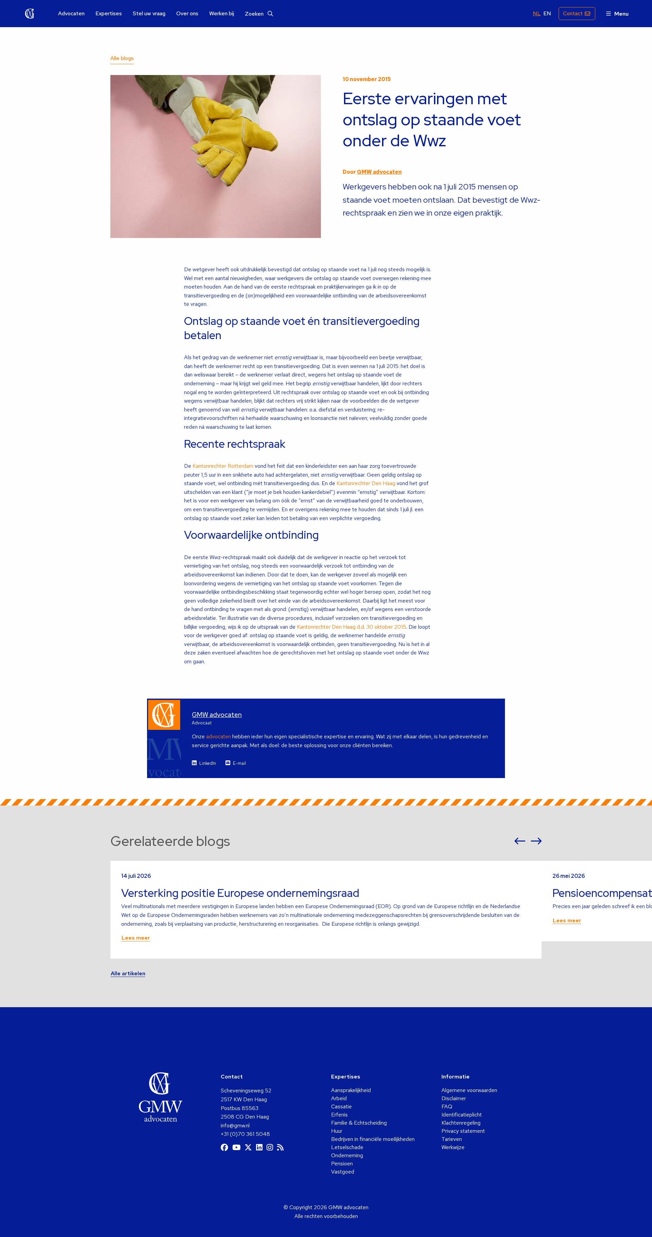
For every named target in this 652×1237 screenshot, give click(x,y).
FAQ (446, 1106)
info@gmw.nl (235, 1125)
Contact (573, 13)
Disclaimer (453, 1098)
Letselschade (347, 1147)
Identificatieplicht (461, 1114)
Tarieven (451, 1139)
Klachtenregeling (461, 1122)
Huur (336, 1130)
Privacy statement (463, 1130)
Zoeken (255, 14)
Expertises (108, 13)
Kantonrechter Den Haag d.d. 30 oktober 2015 (351, 626)
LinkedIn (207, 763)
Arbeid (339, 1098)
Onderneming (347, 1155)
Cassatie (341, 1106)
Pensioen (342, 1163)
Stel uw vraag (149, 13)
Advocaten (71, 13)
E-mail (239, 763)
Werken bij (221, 13)
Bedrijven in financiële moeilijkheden (373, 1139)
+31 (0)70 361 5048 (245, 1134)
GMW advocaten (29, 13)
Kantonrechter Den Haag (366, 483)
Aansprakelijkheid (351, 1090)
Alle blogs (122, 58)
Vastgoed (342, 1171)
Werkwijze (453, 1147)
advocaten (218, 736)
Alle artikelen (128, 973)
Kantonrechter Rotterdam (223, 465)
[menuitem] (71, 14)
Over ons (187, 13)
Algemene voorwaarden (469, 1090)
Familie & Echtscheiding (359, 1122)
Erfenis (339, 1114)
